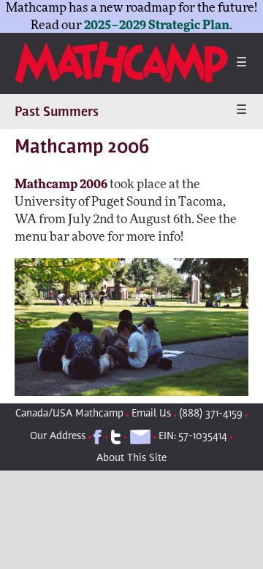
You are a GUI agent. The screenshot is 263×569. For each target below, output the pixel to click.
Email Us (151, 414)
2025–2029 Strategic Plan (156, 25)
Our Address (57, 436)
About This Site (131, 458)
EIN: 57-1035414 (193, 436)
